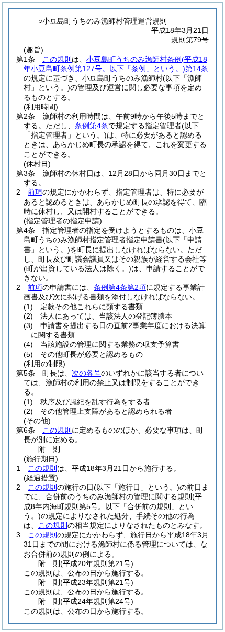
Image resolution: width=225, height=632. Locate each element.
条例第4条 (91, 125)
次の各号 (86, 373)
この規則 (57, 59)
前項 (35, 192)
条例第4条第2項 (120, 287)
